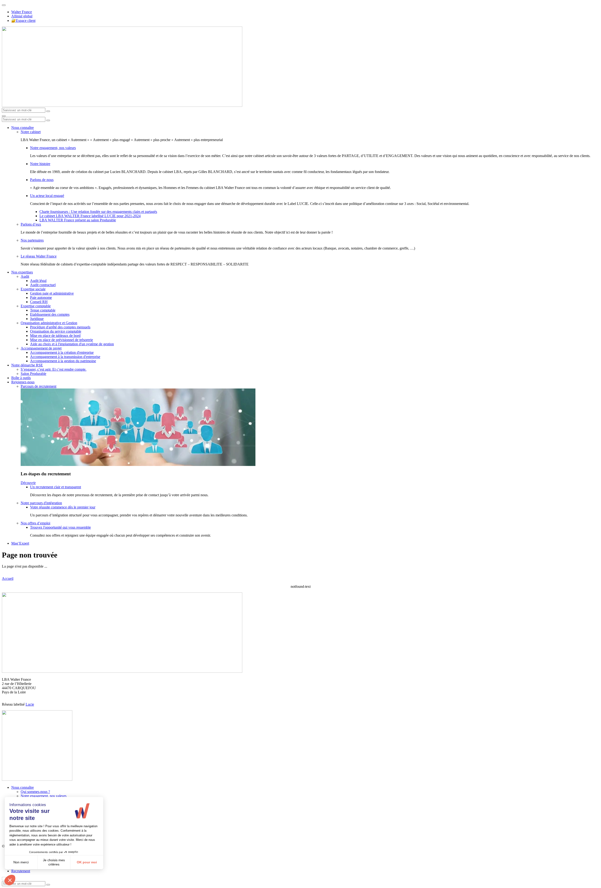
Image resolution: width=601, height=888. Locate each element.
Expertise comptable (36, 306)
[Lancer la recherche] (48, 111)
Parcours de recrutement (38, 386)
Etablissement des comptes (49, 314)
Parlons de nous (42, 180)
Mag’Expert (20, 543)
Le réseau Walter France (39, 256)
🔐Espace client (23, 21)
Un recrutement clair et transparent (55, 487)
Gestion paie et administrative (52, 293)
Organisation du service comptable (55, 331)
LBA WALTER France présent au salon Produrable (77, 220)
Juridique (37, 319)
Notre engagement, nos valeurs (53, 148)
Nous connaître (22, 128)
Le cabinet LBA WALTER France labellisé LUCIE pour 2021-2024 (90, 216)
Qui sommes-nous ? (35, 792)
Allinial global (21, 16)
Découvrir (28, 483)
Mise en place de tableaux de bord (55, 336)
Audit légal (38, 281)
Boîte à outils (21, 378)
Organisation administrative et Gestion (49, 323)
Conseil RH (39, 302)
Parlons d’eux (31, 224)
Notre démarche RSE (27, 365)
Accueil (7, 578)
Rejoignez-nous (23, 382)
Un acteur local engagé (47, 196)
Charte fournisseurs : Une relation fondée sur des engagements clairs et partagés (98, 212)
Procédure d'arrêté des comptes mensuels (60, 327)
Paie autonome (41, 298)
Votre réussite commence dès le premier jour (62, 507)
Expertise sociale (33, 289)
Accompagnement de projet (41, 348)
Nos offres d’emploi (35, 523)
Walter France (21, 12)
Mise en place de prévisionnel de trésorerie (61, 340)
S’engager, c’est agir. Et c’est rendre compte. (53, 369)
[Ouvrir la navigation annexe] (4, 5)
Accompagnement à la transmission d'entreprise (65, 357)
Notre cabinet (31, 132)
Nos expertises (22, 272)
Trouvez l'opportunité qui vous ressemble (60, 527)
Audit (25, 276)
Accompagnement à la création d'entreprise (62, 352)
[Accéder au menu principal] (4, 116)
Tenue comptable (42, 310)
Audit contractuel (43, 285)
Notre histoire (40, 164)
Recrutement (20, 871)
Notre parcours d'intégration (41, 503)
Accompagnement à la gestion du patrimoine (63, 361)
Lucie (30, 704)
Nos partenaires (32, 240)
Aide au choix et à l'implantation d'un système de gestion (72, 344)
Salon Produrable (33, 374)
